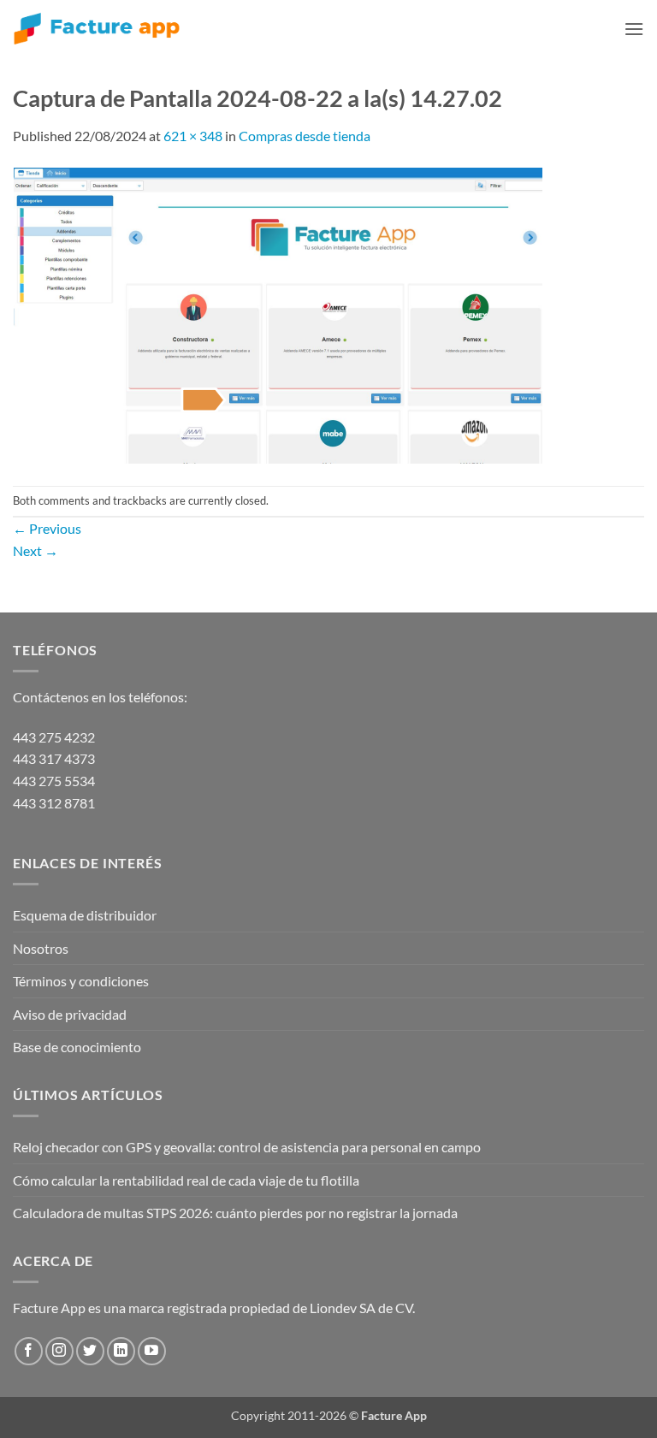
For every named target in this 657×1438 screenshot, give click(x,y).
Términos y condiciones (81, 981)
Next (35, 550)
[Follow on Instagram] (59, 1351)
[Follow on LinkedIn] (121, 1351)
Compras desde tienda (304, 135)
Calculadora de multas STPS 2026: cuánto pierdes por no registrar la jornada (235, 1212)
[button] (634, 29)
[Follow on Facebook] (29, 1351)
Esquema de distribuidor (85, 915)
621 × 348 (192, 135)
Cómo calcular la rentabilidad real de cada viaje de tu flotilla (186, 1180)
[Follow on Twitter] (90, 1351)
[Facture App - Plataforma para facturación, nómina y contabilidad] (97, 29)
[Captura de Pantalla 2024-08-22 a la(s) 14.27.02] (278, 314)
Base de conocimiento (77, 1047)
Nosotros (40, 948)
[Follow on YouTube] (152, 1351)
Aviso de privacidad (70, 1014)
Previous (47, 528)
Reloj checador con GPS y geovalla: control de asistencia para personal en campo (247, 1147)
